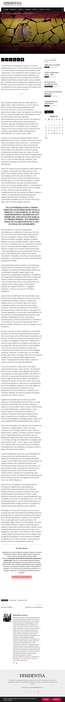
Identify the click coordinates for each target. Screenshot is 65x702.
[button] (62, 9)
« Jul (46, 138)
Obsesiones (13, 9)
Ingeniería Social (48, 86)
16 (62, 128)
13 (54, 128)
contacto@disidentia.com (36, 687)
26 (52, 133)
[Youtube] (38, 691)
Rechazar (56, 699)
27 (54, 133)
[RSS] (30, 691)
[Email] (18, 59)
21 (56, 130)
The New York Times (22, 600)
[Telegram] (22, 59)
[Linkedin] (14, 59)
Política (20, 9)
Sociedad (27, 9)
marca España (12, 600)
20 (54, 130)
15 (59, 128)
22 (59, 130)
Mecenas (41, 9)
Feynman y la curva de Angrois (33, 607)
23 (62, 130)
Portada (6, 9)
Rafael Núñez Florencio (10, 53)
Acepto (46, 699)
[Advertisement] (44, 3)
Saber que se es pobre (52, 65)
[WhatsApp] (10, 59)
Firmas (47, 9)
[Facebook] (3, 59)
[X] (6, 59)
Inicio (2, 13)
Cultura (35, 9)
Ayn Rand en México (6, 607)
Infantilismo (47, 96)
